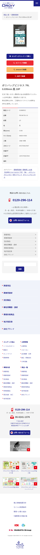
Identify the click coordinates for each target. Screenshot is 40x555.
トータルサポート (9, 346)
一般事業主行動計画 (20, 516)
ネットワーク (7, 354)
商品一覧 (25, 367)
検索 (20, 269)
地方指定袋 (8, 322)
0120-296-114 (22, 200)
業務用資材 (18, 170)
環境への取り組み (20, 512)
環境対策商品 (9, 314)
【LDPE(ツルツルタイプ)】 (13, 172)
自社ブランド (17, 175)
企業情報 (25, 342)
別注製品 (7, 300)
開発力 (5, 350)
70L (25, 172)
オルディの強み (9, 342)
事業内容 (7, 367)
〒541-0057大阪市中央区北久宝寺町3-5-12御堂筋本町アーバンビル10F (20, 423)
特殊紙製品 (6, 391)
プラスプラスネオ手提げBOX (11, 487)
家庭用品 (7, 286)
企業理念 (24, 346)
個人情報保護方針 (20, 503)
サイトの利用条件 (20, 507)
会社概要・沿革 (26, 354)
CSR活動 (24, 361)
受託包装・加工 (8, 394)
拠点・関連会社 (26, 357)
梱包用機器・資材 (11, 307)
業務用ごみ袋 (27, 170)
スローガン (24, 350)
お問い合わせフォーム (21, 220)
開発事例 (6, 357)
